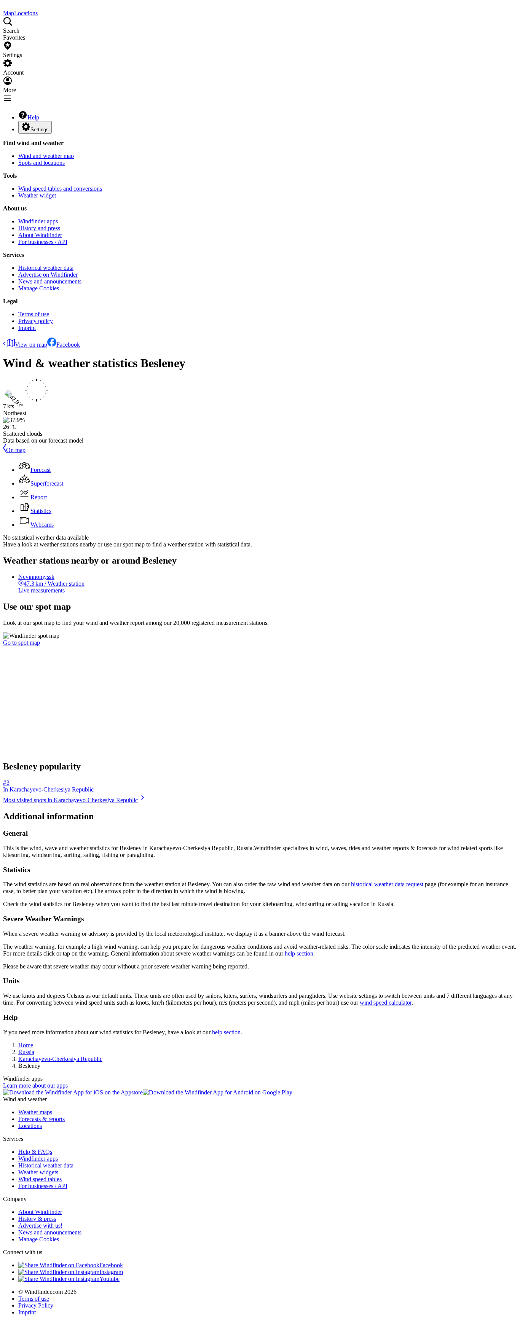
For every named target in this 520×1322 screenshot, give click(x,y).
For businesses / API (42, 242)
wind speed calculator (386, 1002)
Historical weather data (45, 267)
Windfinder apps (38, 221)
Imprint (27, 328)
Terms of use (33, 314)
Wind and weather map (46, 156)
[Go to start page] (4, 6)
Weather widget (37, 195)
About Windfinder (40, 235)
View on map (31, 344)
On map (16, 450)
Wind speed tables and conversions (60, 188)
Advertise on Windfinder (48, 274)
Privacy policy (35, 321)
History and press (39, 228)
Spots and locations (41, 162)
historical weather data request (387, 884)
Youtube (109, 1279)
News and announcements (49, 281)
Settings (39, 129)
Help (33, 117)
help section (299, 953)
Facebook (68, 344)
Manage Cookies (38, 288)
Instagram (111, 1272)
